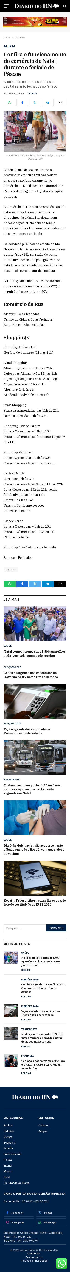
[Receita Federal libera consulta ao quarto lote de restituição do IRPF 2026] (35, 878)
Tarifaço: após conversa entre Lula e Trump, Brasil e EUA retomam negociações (43, 1064)
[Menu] (6, 6)
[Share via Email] (60, 102)
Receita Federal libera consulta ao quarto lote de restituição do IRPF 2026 (35, 902)
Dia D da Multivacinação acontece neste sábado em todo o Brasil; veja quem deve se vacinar (34, 849)
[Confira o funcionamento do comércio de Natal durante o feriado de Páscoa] (35, 131)
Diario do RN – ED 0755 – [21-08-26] (26, 1201)
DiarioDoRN (34, 1253)
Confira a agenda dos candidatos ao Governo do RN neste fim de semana (31, 675)
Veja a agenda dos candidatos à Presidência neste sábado (27, 731)
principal (11, 569)
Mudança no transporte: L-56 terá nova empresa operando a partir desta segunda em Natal (33, 789)
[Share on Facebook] (22, 102)
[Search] (64, 6)
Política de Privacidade (34, 1260)
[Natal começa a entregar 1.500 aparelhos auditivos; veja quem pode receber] (35, 623)
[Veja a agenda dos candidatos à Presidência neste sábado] (35, 701)
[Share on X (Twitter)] (35, 102)
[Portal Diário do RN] (37, 6)
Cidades (32, 93)
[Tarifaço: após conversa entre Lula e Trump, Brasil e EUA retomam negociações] (11, 1060)
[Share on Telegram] (48, 102)
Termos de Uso (34, 1257)
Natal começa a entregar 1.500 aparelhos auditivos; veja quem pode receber (35, 653)
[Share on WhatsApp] (9, 102)
